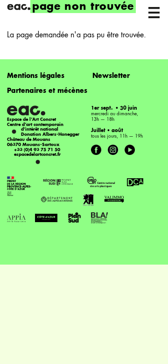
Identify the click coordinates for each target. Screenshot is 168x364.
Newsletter (111, 76)
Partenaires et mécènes (47, 91)
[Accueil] (18, 7)
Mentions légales (35, 76)
